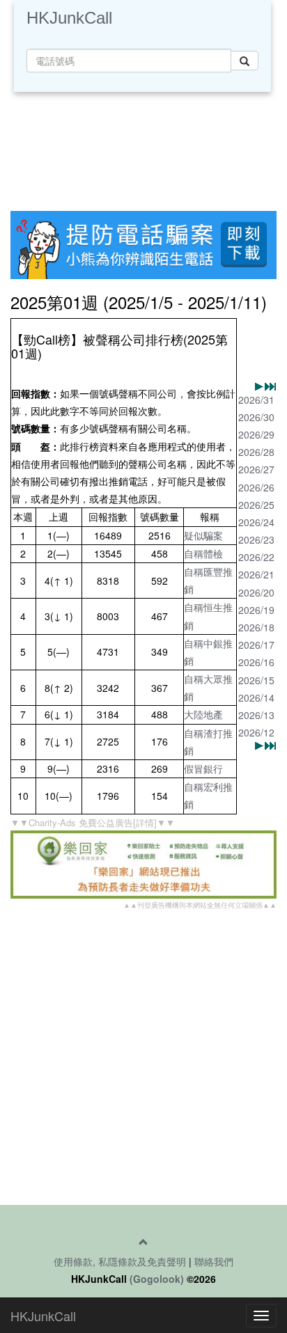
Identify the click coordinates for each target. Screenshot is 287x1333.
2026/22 (256, 557)
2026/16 (256, 662)
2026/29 (256, 434)
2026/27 (256, 469)
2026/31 (256, 400)
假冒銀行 (203, 768)
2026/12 (256, 732)
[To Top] (143, 1242)
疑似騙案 (203, 535)
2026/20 (256, 592)
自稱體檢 (203, 553)
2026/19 (256, 610)
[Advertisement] (143, 147)
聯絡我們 (213, 1261)
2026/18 (256, 627)
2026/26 (256, 487)
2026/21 (256, 574)
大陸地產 (203, 714)
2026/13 (256, 715)
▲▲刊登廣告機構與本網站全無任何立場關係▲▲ (200, 905)
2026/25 (256, 505)
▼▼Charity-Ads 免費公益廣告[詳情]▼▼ (92, 822)
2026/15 (256, 680)
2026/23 (256, 539)
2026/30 (256, 417)
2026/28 (256, 452)
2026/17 (256, 645)
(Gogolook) (157, 1279)
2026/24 (256, 522)
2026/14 (256, 697)
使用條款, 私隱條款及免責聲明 (120, 1261)
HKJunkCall (69, 17)
